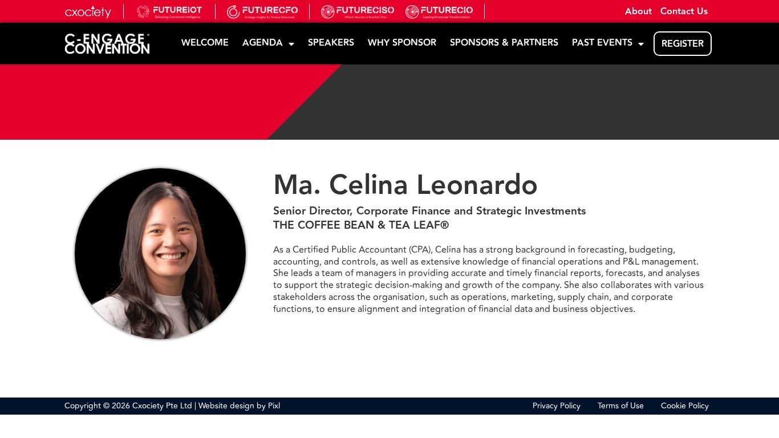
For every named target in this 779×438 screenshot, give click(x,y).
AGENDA (262, 43)
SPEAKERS (331, 43)
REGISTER (683, 44)
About (638, 12)
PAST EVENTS (602, 43)
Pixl (274, 406)
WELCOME (205, 43)
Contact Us (684, 12)
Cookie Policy (685, 406)
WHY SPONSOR (402, 43)
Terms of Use (621, 406)
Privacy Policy (557, 406)
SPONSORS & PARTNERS (504, 43)
